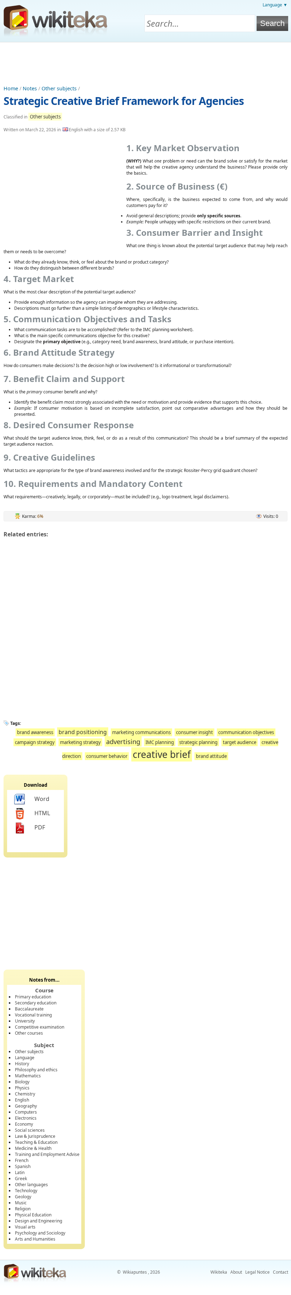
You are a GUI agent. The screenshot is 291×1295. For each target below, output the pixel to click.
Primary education (33, 997)
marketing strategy (80, 742)
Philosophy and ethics (36, 1070)
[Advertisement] (145, 62)
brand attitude (211, 756)
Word (41, 799)
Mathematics (28, 1076)
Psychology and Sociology (40, 1233)
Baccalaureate (29, 1009)
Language (24, 1058)
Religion (23, 1209)
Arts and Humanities (35, 1239)
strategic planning (198, 742)
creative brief (162, 754)
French (21, 1160)
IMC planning (160, 742)
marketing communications (141, 732)
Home (11, 88)
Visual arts (25, 1227)
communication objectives (246, 732)
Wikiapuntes (135, 1272)
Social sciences (30, 1130)
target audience (239, 742)
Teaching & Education (36, 1142)
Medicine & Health (33, 1148)
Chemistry (25, 1094)
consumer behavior (106, 756)
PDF (39, 827)
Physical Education (33, 1215)
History (22, 1064)
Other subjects (59, 88)
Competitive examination (39, 1027)
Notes (30, 88)
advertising (123, 741)
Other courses (29, 1033)
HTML (42, 813)
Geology (23, 1197)
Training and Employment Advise (47, 1154)
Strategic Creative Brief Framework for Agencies (124, 101)
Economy (24, 1124)
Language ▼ (275, 5)
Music (21, 1203)
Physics (22, 1088)
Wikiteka (218, 1272)
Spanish (23, 1166)
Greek (21, 1178)
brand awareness (35, 732)
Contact (280, 1272)
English (22, 1100)
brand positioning (83, 732)
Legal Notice (257, 1272)
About (236, 1272)
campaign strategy (35, 742)
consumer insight (194, 732)
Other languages (31, 1185)
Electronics (26, 1118)
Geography (26, 1106)
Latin (19, 1172)
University (25, 1021)
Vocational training (33, 1015)
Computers (26, 1112)
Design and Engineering (38, 1221)
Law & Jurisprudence (35, 1136)
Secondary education (35, 1003)
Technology (26, 1191)
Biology (22, 1082)
